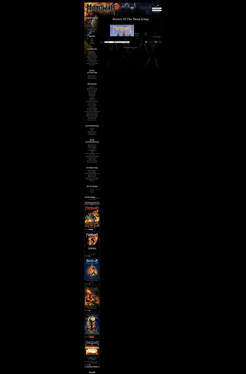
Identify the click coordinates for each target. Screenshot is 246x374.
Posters (92, 189)
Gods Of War (92, 65)
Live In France (92, 103)
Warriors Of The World (92, 63)
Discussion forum (92, 22)
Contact (92, 23)
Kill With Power (92, 146)
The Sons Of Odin (92, 117)
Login (155, 6)
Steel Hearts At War (92, 157)
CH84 (92, 152)
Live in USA (92, 155)
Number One (92, 100)
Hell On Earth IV (92, 176)
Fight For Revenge (92, 145)
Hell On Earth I (92, 170)
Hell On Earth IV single (92, 116)
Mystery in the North (92, 162)
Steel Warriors (92, 133)
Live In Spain (92, 107)
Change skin (92, 31)
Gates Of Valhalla (92, 147)
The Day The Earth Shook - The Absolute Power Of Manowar (92, 179)
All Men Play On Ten (92, 88)
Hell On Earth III (92, 175)
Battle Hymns (92, 52)
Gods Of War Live (92, 78)
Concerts (92, 190)
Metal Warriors (92, 94)
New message (150, 42)
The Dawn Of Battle (92, 110)
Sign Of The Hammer (92, 56)
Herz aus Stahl (92, 91)
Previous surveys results (94, 198)
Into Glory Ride (92, 53)
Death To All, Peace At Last (92, 153)
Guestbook (92, 21)
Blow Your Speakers (92, 90)
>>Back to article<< (157, 37)
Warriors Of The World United (92, 111)
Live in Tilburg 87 (92, 150)
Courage (92, 97)
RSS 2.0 (92, 26)
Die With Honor (92, 118)
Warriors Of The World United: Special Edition (92, 113)
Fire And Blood (92, 172)
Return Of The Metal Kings (92, 156)
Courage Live (92, 98)
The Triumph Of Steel (92, 60)
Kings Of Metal (92, 59)
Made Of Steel (92, 159)
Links (92, 25)
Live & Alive (92, 149)
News (92, 39)
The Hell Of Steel (92, 134)
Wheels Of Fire (92, 92)
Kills (92, 130)
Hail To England (92, 54)
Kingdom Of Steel (92, 131)
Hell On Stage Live (92, 77)
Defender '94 (92, 95)
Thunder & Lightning (92, 160)
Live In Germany (92, 104)
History (92, 42)
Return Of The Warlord (92, 101)
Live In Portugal (92, 105)
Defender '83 (92, 87)
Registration (157, 12)
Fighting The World (92, 57)
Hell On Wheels (92, 75)
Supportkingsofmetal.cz (92, 28)
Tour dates (92, 43)
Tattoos (92, 192)
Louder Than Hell (92, 62)
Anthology (92, 128)
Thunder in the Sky (92, 120)
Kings (92, 40)
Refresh (159, 42)
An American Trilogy (92, 108)
